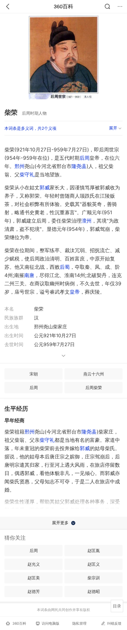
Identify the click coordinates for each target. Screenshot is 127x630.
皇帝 (75, 292)
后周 (84, 158)
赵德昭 (93, 591)
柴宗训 (93, 577)
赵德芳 (33, 591)
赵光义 (33, 564)
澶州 (87, 221)
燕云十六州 (93, 373)
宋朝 (34, 373)
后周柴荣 (93, 387)
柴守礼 (27, 175)
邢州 (19, 166)
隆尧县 (79, 166)
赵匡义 (93, 564)
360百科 (63, 6)
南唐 (29, 275)
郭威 (45, 188)
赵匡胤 (93, 550)
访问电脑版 (50, 623)
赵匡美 (33, 577)
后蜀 (65, 267)
